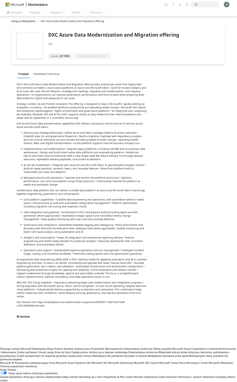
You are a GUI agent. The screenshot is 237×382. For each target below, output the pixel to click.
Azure (71, 362)
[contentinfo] (38, 21)
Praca (182, 362)
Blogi (50, 348)
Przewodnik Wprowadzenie (106, 348)
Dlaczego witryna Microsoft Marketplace (23, 348)
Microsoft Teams (168, 362)
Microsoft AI (7, 362)
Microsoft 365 (99, 362)
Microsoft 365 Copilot (145, 362)
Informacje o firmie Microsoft (202, 362)
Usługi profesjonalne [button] (23, 21)
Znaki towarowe (168, 377)
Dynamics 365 (83, 362)
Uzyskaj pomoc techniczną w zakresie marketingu (99, 352)
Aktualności (226, 362)
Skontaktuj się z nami (91, 377)
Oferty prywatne (162, 348)
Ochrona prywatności (12, 366)
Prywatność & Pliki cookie (118, 377)
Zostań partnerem (27, 352)
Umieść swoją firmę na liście (54, 352)
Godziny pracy (82, 348)
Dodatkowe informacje (46, 73)
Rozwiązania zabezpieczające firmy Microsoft (41, 362)
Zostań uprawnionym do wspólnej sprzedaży (42, 356)
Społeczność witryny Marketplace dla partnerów (95, 356)
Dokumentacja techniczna (138, 348)
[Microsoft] (15, 5)
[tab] (24, 74)
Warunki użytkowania (145, 377)
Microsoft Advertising (120, 362)
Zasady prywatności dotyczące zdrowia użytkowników (31, 377)
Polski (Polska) (8, 369)
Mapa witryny (70, 377)
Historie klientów (63, 348)
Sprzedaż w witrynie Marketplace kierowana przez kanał (156, 356)
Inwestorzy (31, 366)
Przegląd (23, 73)
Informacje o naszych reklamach (196, 377)
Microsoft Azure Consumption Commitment (197, 348)
